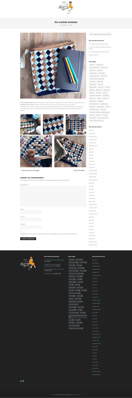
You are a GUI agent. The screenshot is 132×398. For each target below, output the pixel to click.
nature (92, 98)
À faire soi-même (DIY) (96, 120)
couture (102, 73)
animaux (99, 65)
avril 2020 (91, 192)
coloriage (93, 73)
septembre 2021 (93, 146)
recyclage (100, 106)
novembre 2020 (93, 173)
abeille (92, 65)
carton (92, 70)
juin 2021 (91, 155)
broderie (104, 67)
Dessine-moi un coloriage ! (29, 170)
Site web (22, 224)
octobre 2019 (92, 211)
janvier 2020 (92, 201)
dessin (100, 81)
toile (98, 115)
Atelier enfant (94, 67)
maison (106, 95)
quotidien (103, 104)
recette (92, 106)
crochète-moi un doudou (97, 79)
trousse (93, 118)
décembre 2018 (93, 242)
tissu (92, 115)
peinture (93, 101)
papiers (106, 98)
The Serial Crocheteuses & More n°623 (98, 51)
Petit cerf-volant (80, 170)
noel (99, 98)
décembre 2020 (93, 170)
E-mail (22, 217)
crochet (104, 76)
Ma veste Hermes (93, 55)
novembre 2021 (93, 139)
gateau (99, 90)
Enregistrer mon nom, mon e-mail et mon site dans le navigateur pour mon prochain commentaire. (48, 234)
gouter (106, 90)
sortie (103, 109)
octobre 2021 (92, 142)
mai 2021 (91, 158)
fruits (100, 87)
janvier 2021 (92, 167)
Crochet (70, 25)
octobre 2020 (92, 176)
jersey (92, 92)
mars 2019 (91, 232)
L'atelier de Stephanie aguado (63, 394)
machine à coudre (95, 95)
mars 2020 (91, 195)
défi (100, 84)
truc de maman (103, 118)
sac (108, 106)
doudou (93, 84)
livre (105, 92)
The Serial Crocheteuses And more (99, 112)
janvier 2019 (92, 238)
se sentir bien (94, 109)
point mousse (94, 104)
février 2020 (92, 198)
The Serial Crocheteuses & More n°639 (98, 44)
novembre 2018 (93, 245)
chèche (99, 70)
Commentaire (24, 185)
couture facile (94, 76)
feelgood (93, 87)
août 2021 (91, 149)
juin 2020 (91, 186)
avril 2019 (91, 229)
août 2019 (91, 217)
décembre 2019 (93, 204)
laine (98, 92)
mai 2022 (91, 130)
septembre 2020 (93, 180)
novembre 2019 (93, 207)
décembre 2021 (93, 136)
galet (92, 90)
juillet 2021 (91, 152)
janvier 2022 (92, 133)
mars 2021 (91, 161)
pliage (100, 101)
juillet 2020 (91, 183)
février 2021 (92, 164)
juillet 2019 (91, 220)
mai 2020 (91, 189)
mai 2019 (91, 226)
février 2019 (92, 235)
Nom (22, 209)
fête (107, 87)
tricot (105, 115)
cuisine (92, 81)
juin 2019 (91, 223)
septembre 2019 (93, 214)
